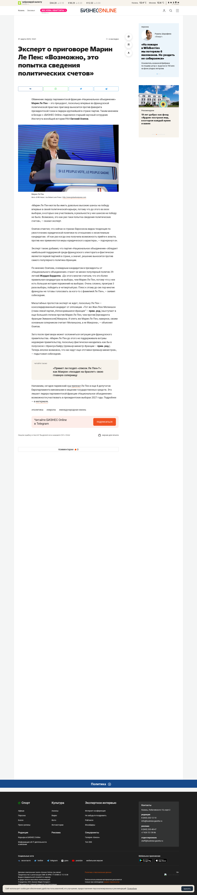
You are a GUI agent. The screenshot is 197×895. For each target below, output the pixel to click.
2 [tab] (153, 134)
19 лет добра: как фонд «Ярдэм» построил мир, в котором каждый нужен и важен (156, 119)
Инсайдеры (90, 825)
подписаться (104, 421)
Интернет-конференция (95, 811)
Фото (54, 820)
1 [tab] (152, 134)
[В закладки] (128, 45)
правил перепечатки (111, 882)
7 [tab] (160, 134)
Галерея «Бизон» (92, 837)
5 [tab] (157, 134)
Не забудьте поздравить (96, 815)
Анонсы (55, 811)
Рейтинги (89, 820)
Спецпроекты (92, 832)
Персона (22, 815)
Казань (135, 3)
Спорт (25, 802)
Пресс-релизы (24, 825)
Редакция (23, 832)
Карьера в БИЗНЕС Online (29, 837)
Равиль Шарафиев (163, 34)
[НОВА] (53, 11)
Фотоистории (57, 825)
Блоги (20, 820)
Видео (54, 815)
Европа (51, 409)
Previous (142, 74)
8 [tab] (161, 134)
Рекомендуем (147, 110)
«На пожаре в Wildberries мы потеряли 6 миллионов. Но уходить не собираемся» (158, 51)
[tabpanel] (158, 50)
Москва (152, 3)
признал (76, 385)
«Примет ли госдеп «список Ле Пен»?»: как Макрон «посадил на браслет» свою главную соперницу (78, 372)
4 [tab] (156, 134)
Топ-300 (88, 842)
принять (187, 889)
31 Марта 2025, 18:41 (27, 39)
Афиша (21, 811)
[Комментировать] (128, 37)
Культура (58, 802)
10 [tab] (164, 134)
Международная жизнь (72, 409)
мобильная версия (94, 860)
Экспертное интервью (100, 802)
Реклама (56, 832)
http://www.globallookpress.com (74, 197)
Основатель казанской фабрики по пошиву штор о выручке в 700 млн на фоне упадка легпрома (157, 66)
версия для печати (110, 435)
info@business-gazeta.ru (151, 821)
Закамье (31, 10)
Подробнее (132, 888)
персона (145, 27)
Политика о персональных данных (98, 872)
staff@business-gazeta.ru (152, 841)
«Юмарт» (159, 37)
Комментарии (68, 449)
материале (42, 401)
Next (176, 74)
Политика (37, 409)
